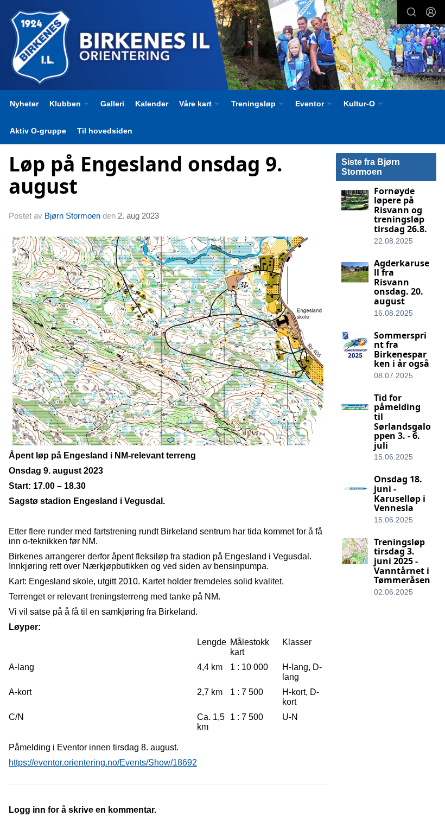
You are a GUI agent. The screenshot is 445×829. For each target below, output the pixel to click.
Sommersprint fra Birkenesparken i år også (401, 349)
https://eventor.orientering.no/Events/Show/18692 (103, 762)
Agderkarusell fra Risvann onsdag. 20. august (401, 282)
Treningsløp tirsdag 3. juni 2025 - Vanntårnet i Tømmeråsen (402, 561)
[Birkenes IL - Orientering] (222, 46)
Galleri (112, 103)
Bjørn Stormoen (72, 215)
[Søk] (411, 12)
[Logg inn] (431, 12)
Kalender (151, 103)
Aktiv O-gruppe (38, 130)
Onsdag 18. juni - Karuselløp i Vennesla (399, 493)
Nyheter (24, 103)
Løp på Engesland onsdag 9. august (146, 175)
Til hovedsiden (104, 130)
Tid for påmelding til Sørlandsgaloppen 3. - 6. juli (402, 421)
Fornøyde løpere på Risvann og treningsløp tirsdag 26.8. (400, 210)
